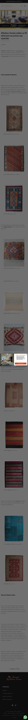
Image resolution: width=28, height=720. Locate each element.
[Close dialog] (26, 354)
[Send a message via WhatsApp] (25, 717)
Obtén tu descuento (20, 363)
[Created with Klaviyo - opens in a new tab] (14, 365)
